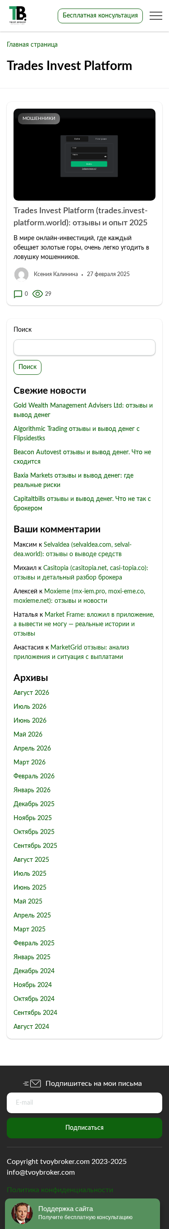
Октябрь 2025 (34, 832)
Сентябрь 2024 (35, 1013)
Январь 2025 (32, 957)
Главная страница (32, 45)
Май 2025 (28, 902)
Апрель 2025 (32, 916)
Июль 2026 (30, 707)
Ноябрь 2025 (33, 818)
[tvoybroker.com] (18, 15)
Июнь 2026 (30, 721)
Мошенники (39, 118)
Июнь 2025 (30, 888)
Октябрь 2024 (34, 999)
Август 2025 (31, 860)
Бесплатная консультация (100, 16)
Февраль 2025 (34, 943)
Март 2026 (30, 762)
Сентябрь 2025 (35, 846)
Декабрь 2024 (34, 971)
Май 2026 (28, 735)
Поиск (23, 330)
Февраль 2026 (34, 776)
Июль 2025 (30, 874)
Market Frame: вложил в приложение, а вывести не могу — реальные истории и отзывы (84, 624)
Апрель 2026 (32, 749)
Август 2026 (31, 693)
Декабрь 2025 (34, 804)
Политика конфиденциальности (60, 1190)
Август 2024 (31, 1027)
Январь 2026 (32, 790)
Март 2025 (30, 929)
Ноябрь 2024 (33, 985)
